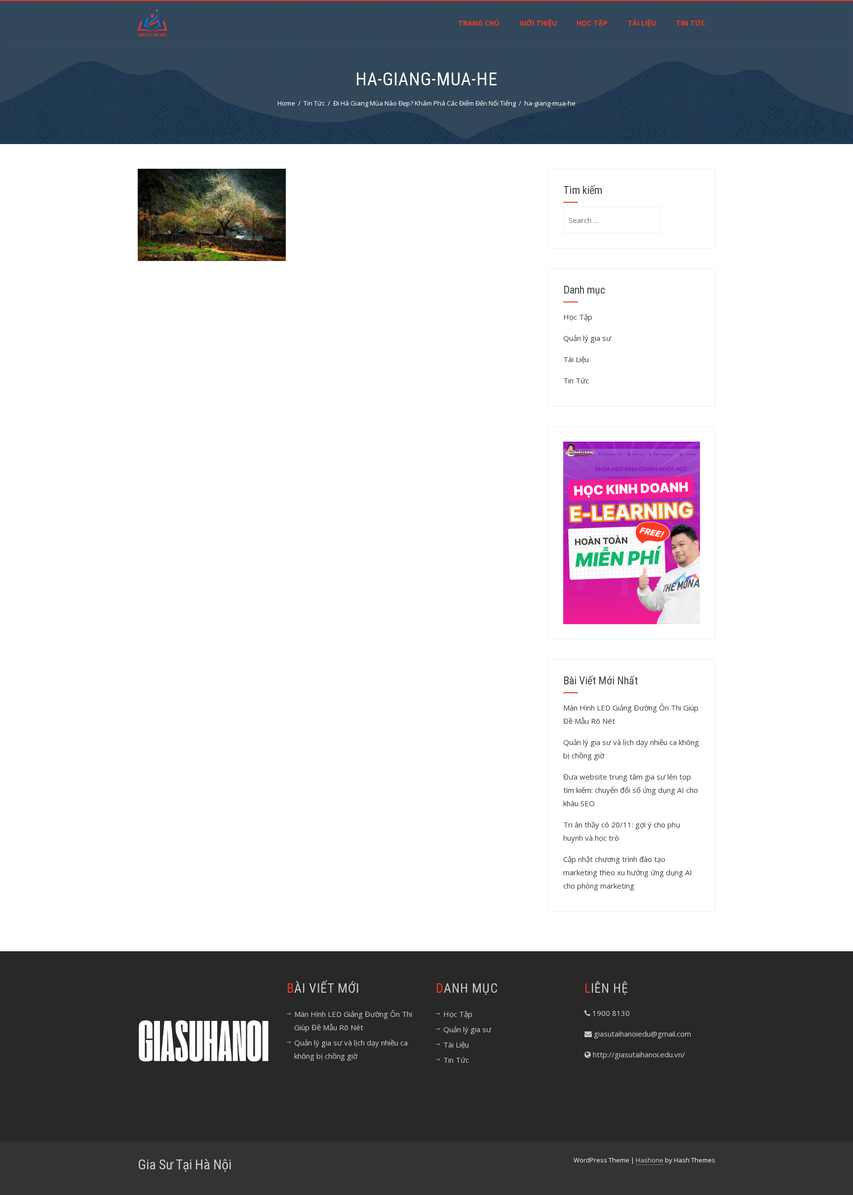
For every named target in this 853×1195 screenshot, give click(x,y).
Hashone (649, 1160)
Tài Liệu (641, 23)
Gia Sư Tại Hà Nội (185, 1165)
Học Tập (592, 23)
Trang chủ (479, 23)
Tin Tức (690, 23)
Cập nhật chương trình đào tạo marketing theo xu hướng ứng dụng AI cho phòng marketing (627, 872)
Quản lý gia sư (587, 338)
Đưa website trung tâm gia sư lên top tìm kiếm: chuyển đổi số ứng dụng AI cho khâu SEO (630, 790)
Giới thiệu (538, 23)
